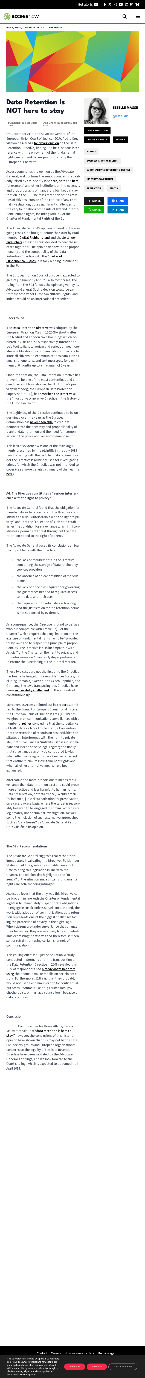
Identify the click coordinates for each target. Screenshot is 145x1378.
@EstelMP (120, 116)
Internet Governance (100, 179)
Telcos (113, 188)
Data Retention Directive (31, 328)
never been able (41, 422)
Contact (42, 1353)
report (63, 705)
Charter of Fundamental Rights (34, 259)
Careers (56, 1353)
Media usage (106, 1353)
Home (9, 27)
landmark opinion (46, 143)
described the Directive (56, 394)
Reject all (97, 1366)
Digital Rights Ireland (34, 237)
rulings (27, 723)
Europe (91, 151)
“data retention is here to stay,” (38, 1033)
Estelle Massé (125, 107)
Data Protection (97, 130)
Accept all (74, 1366)
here (54, 181)
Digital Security (97, 139)
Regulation (94, 188)
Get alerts (85, 4)
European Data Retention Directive (108, 170)
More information (123, 1366)
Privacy (120, 139)
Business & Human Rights (102, 161)
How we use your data (79, 1353)
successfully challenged (31, 690)
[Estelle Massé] (96, 111)
